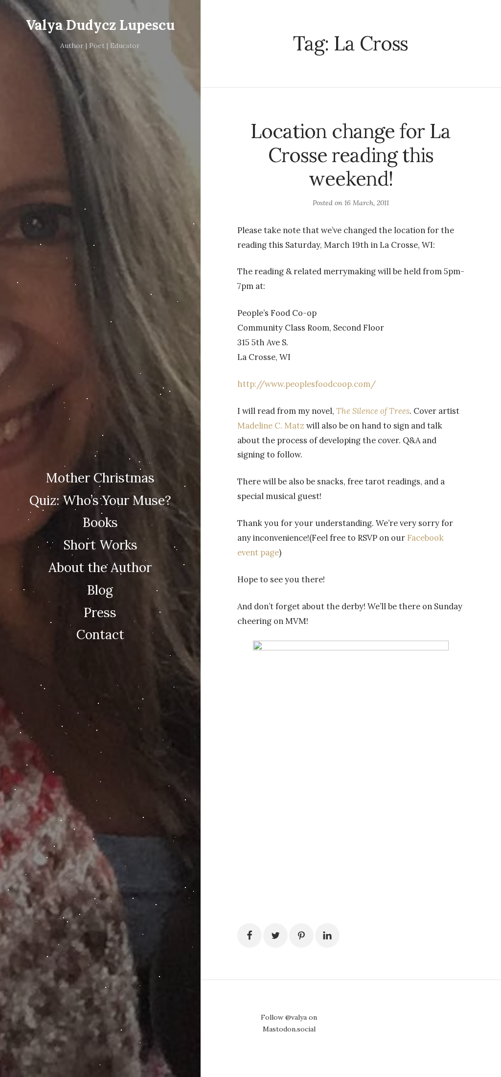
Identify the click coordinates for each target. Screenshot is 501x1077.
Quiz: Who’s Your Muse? (100, 500)
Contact (100, 634)
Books (100, 522)
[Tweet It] (275, 935)
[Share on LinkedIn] (327, 935)
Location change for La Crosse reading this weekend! (350, 155)
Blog (100, 590)
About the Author (100, 567)
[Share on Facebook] (249, 935)
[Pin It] (301, 935)
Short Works (100, 545)
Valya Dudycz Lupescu (100, 25)
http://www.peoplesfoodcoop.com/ (306, 384)
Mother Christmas (100, 478)
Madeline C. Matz (270, 425)
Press (100, 612)
